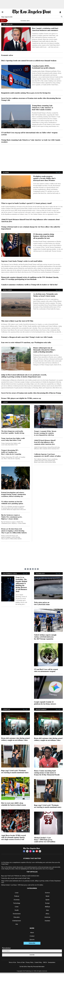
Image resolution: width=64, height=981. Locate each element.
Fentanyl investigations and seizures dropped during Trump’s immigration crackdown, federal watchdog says (13, 494)
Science (47, 892)
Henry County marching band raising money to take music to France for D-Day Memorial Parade (47, 773)
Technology (16, 903)
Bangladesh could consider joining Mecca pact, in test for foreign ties (26, 93)
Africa (47, 913)
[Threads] (38, 569)
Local (16, 892)
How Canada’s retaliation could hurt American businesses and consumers (45, 29)
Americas (47, 917)
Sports (47, 899)
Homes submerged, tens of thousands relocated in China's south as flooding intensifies (44, 350)
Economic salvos (14, 20)
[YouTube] (35, 569)
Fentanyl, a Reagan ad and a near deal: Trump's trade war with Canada (27, 337)
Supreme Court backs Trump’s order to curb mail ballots (21, 261)
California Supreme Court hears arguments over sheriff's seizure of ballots (47, 455)
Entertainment (16, 920)
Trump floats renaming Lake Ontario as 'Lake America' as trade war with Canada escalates (30, 141)
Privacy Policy (30, 962)
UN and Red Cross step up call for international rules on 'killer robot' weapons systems (29, 134)
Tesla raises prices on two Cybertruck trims (42, 603)
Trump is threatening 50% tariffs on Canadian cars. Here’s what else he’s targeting (11, 452)
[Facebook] (25, 569)
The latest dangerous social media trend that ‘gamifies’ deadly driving (12, 432)
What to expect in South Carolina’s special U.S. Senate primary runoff (26, 203)
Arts (17, 924)
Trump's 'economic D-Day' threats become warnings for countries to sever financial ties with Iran (45, 433)
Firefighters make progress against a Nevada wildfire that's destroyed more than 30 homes (44, 178)
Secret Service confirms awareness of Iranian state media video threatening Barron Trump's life (31, 99)
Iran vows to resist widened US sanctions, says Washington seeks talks (26, 342)
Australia (47, 920)
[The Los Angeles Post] (32, 12)
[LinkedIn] (33, 569)
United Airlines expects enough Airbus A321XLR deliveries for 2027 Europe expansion (45, 637)
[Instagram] (30, 569)
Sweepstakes (51, 962)
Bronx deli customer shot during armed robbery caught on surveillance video (15, 739)
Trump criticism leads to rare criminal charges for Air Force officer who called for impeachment (30, 228)
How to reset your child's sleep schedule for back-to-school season (13, 804)
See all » (58, 172)
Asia (47, 910)
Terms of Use (12, 962)
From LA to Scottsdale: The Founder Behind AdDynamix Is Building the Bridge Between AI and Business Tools (21, 584)
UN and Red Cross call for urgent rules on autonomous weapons (46, 670)
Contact (32, 936)
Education (17, 917)
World (47, 896)
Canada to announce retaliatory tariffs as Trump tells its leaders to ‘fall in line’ (29, 285)
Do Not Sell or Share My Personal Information (32, 966)
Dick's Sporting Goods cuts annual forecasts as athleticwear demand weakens (28, 61)
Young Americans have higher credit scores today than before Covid (13, 439)
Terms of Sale (21, 962)
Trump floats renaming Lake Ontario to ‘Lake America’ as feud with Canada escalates (42, 108)
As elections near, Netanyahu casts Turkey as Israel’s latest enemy (45, 295)
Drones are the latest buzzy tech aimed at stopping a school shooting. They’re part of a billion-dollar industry (14, 531)
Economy (16, 899)
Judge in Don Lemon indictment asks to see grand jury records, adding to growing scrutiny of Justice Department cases (24, 376)
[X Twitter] (28, 569)
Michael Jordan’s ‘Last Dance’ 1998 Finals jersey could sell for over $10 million (44, 840)
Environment (16, 913)
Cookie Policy (38, 962)
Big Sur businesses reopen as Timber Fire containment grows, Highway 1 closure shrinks (11, 517)
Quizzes (32, 939)
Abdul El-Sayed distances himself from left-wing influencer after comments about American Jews (30, 220)
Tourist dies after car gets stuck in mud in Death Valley (15, 878)
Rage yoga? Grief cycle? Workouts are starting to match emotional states (14, 772)
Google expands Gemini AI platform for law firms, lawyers (45, 703)
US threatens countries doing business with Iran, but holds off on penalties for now (43, 236)
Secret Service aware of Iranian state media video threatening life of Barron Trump (31, 393)
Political (16, 896)
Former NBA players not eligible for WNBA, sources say (21, 398)
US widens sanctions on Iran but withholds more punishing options (12, 502)
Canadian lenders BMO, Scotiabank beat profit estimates (43, 67)
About (32, 932)
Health (17, 910)
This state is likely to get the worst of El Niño (17, 321)
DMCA (45, 962)
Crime (16, 906)
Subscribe (32, 954)
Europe (47, 903)
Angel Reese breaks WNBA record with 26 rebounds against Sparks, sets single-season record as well (13, 837)
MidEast (47, 906)
